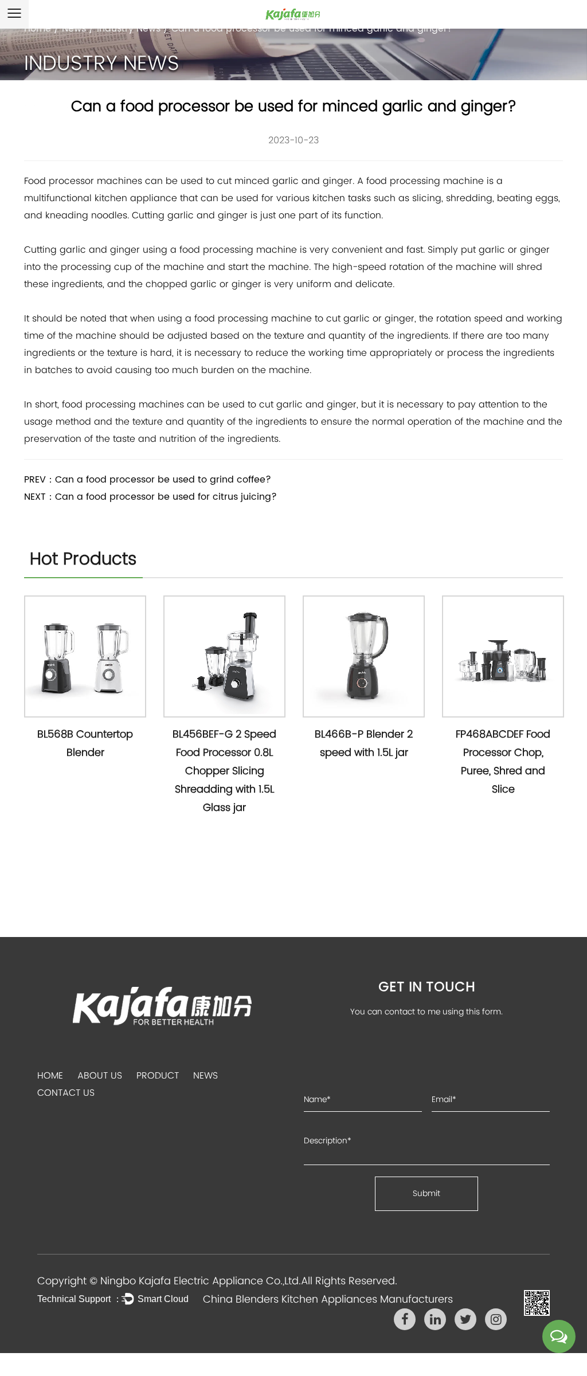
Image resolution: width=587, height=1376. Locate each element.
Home (37, 28)
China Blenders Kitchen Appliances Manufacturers (328, 1299)
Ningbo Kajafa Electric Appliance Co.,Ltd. (200, 1280)
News (74, 28)
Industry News (129, 28)
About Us (99, 1075)
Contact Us (66, 1092)
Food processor (59, 180)
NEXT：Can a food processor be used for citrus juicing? (150, 496)
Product (157, 1075)
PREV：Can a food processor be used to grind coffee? (147, 479)
